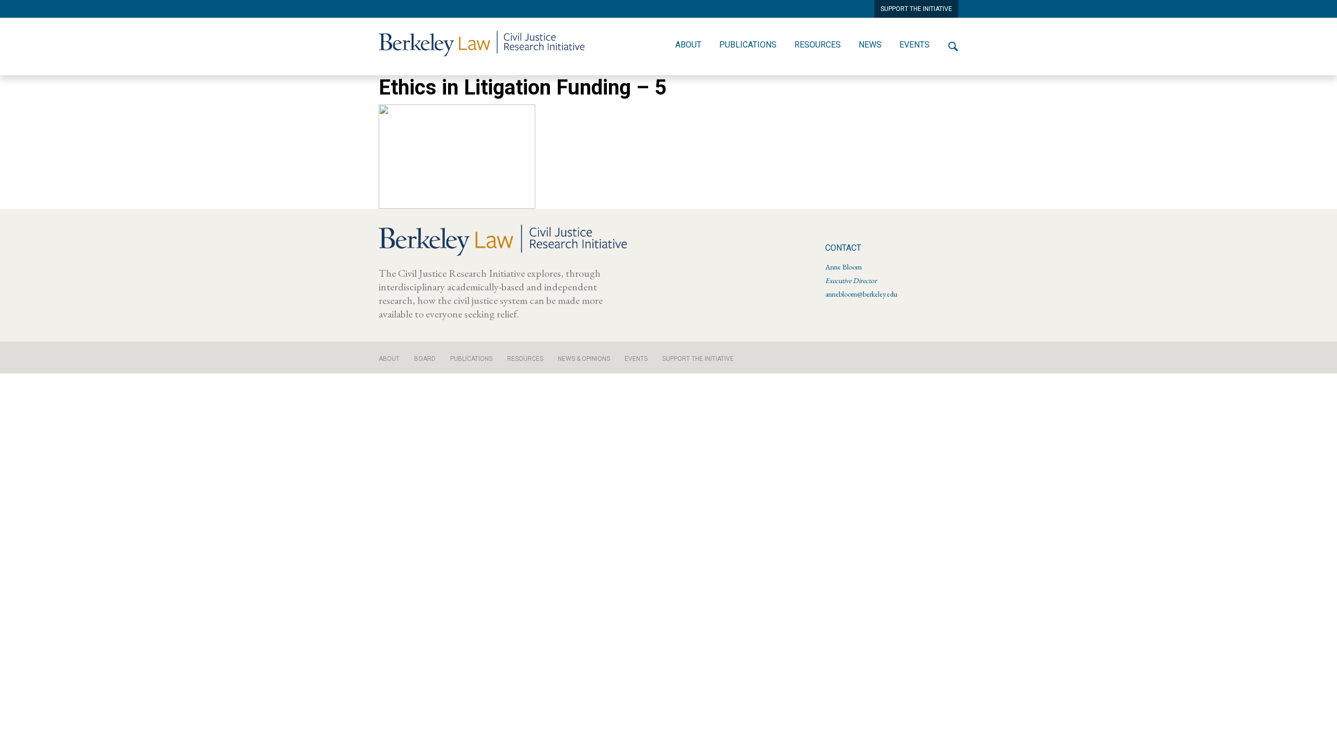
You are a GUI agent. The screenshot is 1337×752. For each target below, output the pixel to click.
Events (914, 45)
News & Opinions (584, 358)
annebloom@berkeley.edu (861, 294)
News (870, 45)
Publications (748, 45)
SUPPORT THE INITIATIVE (916, 9)
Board (425, 358)
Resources (817, 45)
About (688, 45)
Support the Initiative (698, 358)
